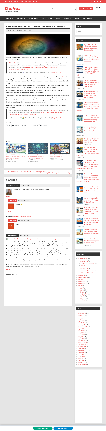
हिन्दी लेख (16, 1)
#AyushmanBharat (41, 67)
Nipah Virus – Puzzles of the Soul (22, 216)
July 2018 (81, 354)
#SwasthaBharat (29, 67)
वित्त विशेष (80, 279)
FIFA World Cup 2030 (87, 273)
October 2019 (82, 346)
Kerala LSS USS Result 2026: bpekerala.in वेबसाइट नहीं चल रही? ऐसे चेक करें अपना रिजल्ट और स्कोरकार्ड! (15, 156)
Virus (63, 77)
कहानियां (82, 290)
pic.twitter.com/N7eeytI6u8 (27, 114)
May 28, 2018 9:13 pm (23, 200)
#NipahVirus (13, 63)
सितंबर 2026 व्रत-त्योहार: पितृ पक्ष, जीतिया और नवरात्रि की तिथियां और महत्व (91, 140)
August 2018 (82, 352)
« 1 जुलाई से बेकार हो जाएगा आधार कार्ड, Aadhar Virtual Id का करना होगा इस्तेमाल (26, 171)
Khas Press (12, 8)
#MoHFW (33, 110)
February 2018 (82, 364)
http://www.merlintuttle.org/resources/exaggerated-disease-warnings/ (35, 239)
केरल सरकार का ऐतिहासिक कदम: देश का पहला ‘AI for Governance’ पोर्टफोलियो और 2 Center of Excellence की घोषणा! (37, 156)
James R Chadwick (12, 235)
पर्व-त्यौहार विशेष (83, 294)
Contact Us (67, 19)
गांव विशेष (82, 292)
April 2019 (81, 348)
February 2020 (82, 342)
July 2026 (81, 315)
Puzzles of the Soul (13, 186)
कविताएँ (81, 288)
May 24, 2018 (56, 72)
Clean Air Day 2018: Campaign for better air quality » (55, 173)
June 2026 (81, 317)
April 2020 (81, 338)
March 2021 (81, 331)
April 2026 (81, 321)
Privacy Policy (87, 19)
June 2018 (81, 356)
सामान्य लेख (82, 298)
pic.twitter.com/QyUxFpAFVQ (18, 69)
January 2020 (82, 344)
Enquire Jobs (21, 19)
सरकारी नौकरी (81, 281)
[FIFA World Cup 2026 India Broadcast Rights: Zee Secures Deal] (60, 148)
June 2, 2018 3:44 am (25, 235)
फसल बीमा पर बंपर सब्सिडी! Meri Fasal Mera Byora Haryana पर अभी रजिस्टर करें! (91, 231)
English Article (8, 1)
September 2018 (83, 350)
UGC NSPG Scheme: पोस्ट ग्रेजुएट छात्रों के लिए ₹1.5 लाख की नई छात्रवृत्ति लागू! (91, 200)
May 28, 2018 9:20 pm (23, 220)
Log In (21, 1)
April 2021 (81, 329)
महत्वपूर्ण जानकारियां (83, 277)
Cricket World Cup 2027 (88, 263)
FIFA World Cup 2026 (87, 271)
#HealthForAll (52, 67)
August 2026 (82, 313)
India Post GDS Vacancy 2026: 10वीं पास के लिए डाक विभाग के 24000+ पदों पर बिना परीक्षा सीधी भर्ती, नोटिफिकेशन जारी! (88, 71)
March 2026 (81, 323)
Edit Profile (28, 1)
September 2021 (83, 327)
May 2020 (81, 336)
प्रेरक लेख (82, 296)
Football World (47, 19)
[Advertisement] (88, 396)
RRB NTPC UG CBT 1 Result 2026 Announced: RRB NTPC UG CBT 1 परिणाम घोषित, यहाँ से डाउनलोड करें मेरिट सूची (88, 151)
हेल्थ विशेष (82, 300)
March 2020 (81, 340)
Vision (77, 19)
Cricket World (33, 19)
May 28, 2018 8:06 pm (26, 185)
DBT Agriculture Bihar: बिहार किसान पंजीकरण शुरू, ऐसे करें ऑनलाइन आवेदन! (91, 241)
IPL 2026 (83, 265)
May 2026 (81, 319)
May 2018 (81, 358)
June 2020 (81, 335)
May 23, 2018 (56, 118)
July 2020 (81, 333)
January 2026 (82, 325)
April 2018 (81, 360)
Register (35, 1)
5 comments (27, 30)
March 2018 (81, 362)
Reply (8, 196)
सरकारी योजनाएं (82, 283)
